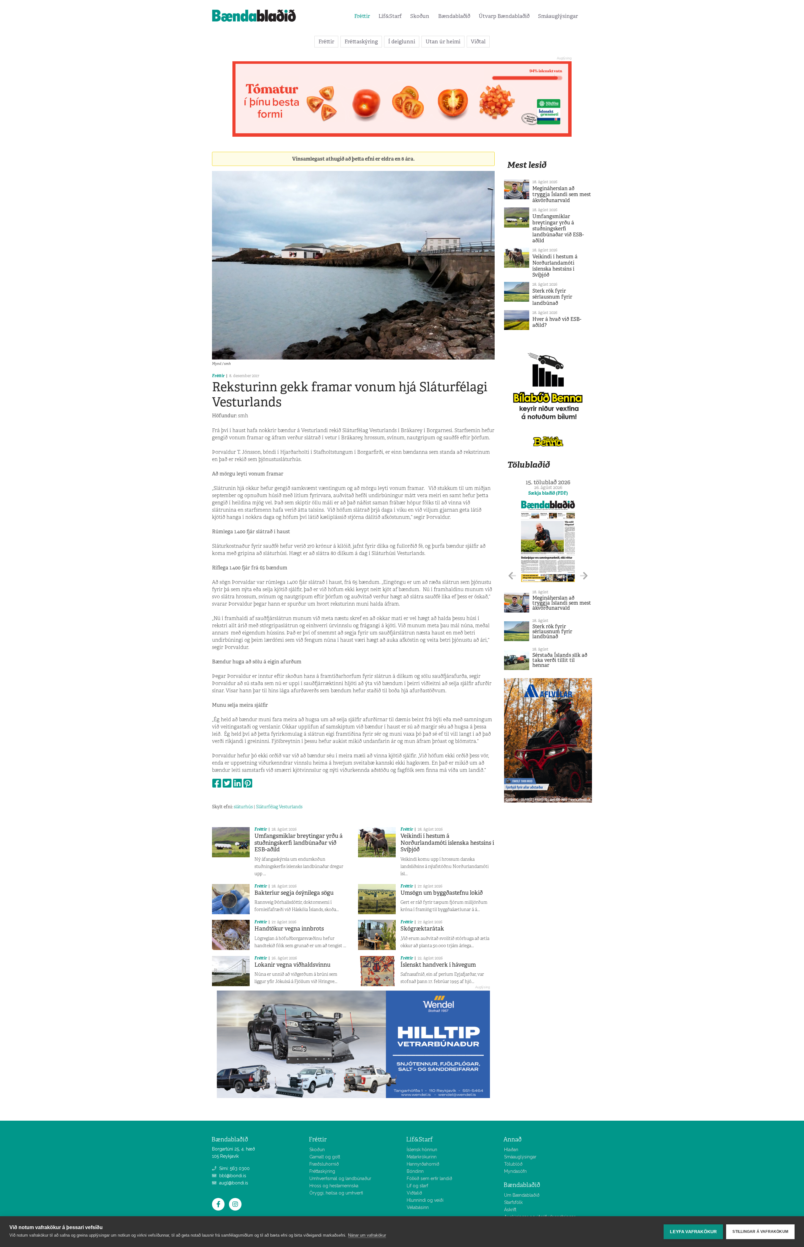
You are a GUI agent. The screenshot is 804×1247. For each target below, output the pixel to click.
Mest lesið (526, 164)
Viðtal (478, 41)
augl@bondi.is (233, 1182)
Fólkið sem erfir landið (429, 1178)
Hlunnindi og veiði (425, 1200)
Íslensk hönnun (422, 1149)
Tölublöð (513, 1164)
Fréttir (362, 16)
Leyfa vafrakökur (693, 1231)
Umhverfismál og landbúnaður (340, 1178)
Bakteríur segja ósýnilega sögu (294, 893)
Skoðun (419, 16)
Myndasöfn (515, 1171)
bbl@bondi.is (232, 1175)
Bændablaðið (454, 16)
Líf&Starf (390, 16)
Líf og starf (417, 1185)
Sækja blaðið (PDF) (548, 493)
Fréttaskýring (361, 41)
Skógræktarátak (422, 928)
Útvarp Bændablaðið (504, 16)
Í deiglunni (401, 41)
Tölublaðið (528, 464)
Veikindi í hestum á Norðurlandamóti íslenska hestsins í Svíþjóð (447, 842)
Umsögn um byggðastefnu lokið (441, 893)
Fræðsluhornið (324, 1164)
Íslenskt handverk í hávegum (438, 965)
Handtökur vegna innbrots (289, 928)
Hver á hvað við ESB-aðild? (556, 322)
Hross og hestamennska (333, 1185)
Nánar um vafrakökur (367, 1235)
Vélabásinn (418, 1207)
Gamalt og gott (324, 1156)
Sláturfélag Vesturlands (279, 807)
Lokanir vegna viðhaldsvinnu (292, 965)
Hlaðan (511, 1149)
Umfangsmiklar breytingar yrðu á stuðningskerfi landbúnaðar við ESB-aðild (298, 842)
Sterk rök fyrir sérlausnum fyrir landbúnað (552, 297)
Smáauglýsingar (558, 16)
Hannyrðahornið (423, 1164)
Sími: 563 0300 (234, 1168)
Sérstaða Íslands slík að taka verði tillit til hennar (559, 660)
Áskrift (510, 1209)
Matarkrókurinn (422, 1156)
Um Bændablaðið (522, 1195)
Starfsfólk (513, 1202)
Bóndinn (415, 1171)
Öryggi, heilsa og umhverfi (336, 1192)
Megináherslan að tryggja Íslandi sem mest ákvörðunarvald (561, 194)
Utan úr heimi (443, 41)
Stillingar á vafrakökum (760, 1231)
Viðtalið (414, 1192)
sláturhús (243, 807)
